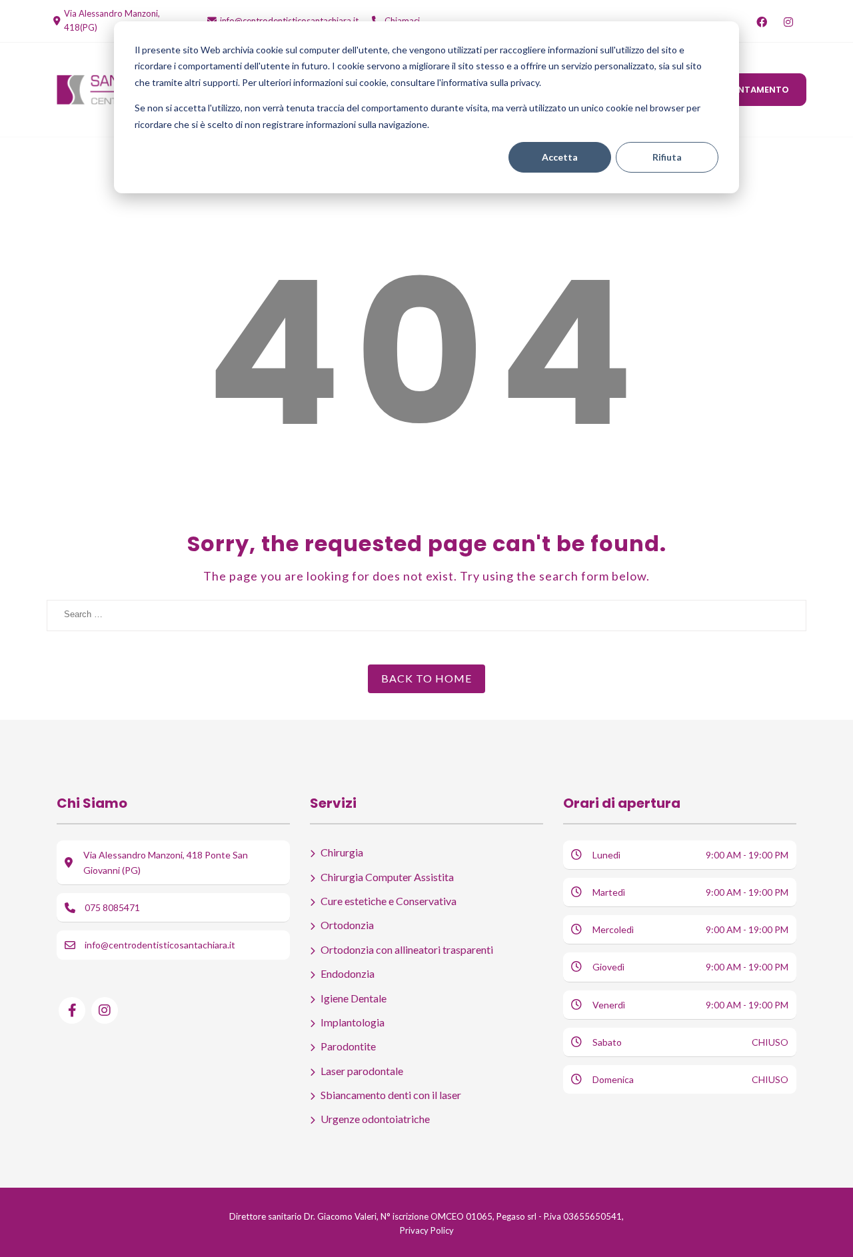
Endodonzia (348, 973)
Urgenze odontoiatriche (375, 1118)
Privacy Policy (427, 1230)
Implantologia (353, 1022)
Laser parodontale (362, 1070)
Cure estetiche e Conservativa (388, 900)
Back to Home (426, 678)
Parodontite (348, 1046)
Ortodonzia (347, 924)
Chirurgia (342, 852)
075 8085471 (112, 907)
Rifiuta (667, 157)
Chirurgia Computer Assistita (387, 876)
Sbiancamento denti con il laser (391, 1094)
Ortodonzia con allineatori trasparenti (407, 949)
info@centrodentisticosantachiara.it (289, 20)
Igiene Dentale (354, 998)
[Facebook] (761, 22)
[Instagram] (788, 22)
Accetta (560, 157)
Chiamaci (402, 20)
